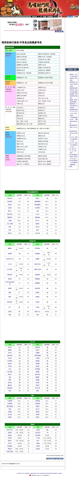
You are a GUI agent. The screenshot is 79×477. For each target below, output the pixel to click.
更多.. (71, 166)
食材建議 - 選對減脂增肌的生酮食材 (73, 95)
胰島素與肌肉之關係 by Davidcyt (73, 127)
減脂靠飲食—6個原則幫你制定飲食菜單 (73, 105)
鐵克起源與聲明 (49, 473)
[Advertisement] (32, 35)
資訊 (39, 473)
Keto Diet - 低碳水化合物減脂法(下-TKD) (73, 139)
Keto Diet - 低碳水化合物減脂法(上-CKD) (73, 144)
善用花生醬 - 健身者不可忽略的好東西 (73, 84)
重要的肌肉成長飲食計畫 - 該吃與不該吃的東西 (73, 90)
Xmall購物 (60, 473)
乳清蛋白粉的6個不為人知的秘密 (73, 133)
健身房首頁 (19, 473)
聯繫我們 (55, 473)
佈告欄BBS (27, 473)
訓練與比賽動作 (33, 473)
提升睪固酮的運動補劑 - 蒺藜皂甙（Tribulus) (73, 156)
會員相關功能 (43, 473)
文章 (23, 473)
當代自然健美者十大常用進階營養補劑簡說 (73, 162)
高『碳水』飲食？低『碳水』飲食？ (73, 150)
